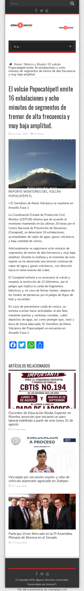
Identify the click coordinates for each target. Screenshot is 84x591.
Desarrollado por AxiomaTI (42, 584)
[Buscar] (72, 3)
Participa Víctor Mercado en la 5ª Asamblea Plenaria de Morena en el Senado (40, 535)
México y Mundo (35, 64)
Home (17, 64)
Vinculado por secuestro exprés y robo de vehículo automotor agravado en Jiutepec (39, 479)
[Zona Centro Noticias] (42, 27)
